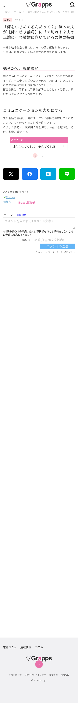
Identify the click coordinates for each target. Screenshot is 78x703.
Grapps (43, 680)
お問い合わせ (15, 674)
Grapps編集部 (26, 202)
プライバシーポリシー (35, 674)
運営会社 (53, 674)
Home (6, 11)
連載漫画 (25, 647)
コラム (18, 11)
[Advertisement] (39, 421)
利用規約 (65, 674)
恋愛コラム (10, 647)
